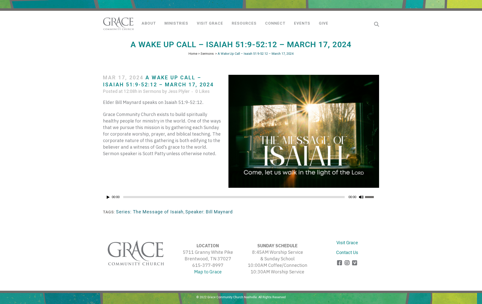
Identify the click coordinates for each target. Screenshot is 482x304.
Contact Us (347, 252)
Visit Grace (347, 242)
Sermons (207, 53)
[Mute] (361, 197)
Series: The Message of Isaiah (150, 211)
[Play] (108, 197)
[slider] (372, 196)
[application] (241, 198)
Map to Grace (208, 272)
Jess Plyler (179, 91)
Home (193, 53)
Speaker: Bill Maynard (209, 211)
